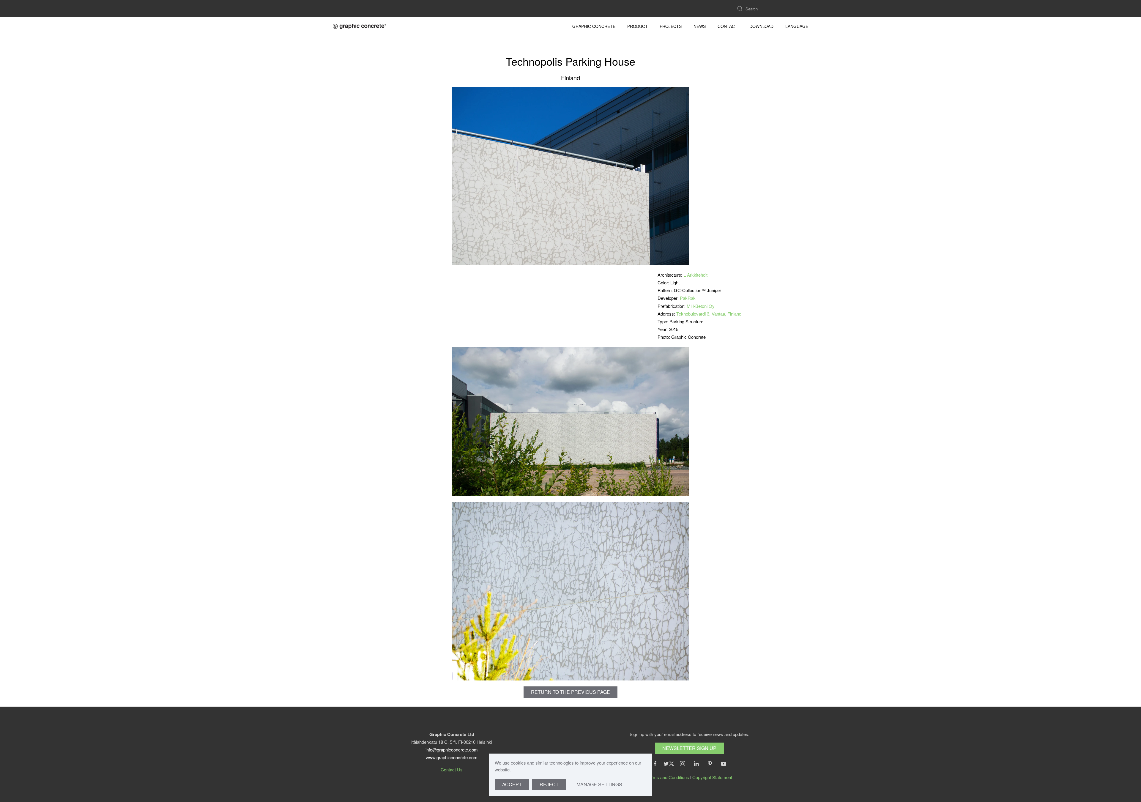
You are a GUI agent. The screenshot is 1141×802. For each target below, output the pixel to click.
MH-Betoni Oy (701, 306)
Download (761, 26)
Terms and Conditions (668, 777)
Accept (512, 784)
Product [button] (637, 26)
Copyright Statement (712, 777)
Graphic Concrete (593, 26)
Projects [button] (671, 26)
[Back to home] (359, 26)
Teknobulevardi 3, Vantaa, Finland (708, 314)
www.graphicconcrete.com (451, 757)
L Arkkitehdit (695, 275)
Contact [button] (727, 26)
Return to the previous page (570, 691)
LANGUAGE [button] (796, 26)
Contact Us (452, 769)
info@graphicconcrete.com (451, 749)
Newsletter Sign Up (689, 748)
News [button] (700, 26)
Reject (549, 784)
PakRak (688, 298)
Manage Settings (599, 784)
